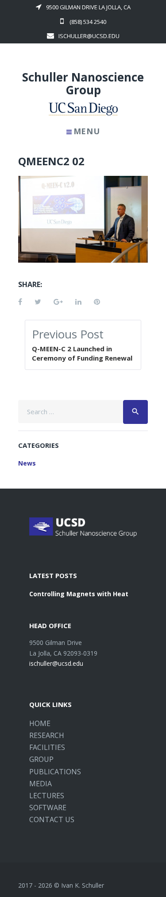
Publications (55, 772)
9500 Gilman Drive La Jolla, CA (88, 7)
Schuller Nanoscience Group (83, 83)
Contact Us (51, 819)
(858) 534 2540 (87, 22)
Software (47, 807)
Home (39, 723)
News (27, 463)
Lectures (46, 795)
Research (46, 735)
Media (40, 783)
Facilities (47, 747)
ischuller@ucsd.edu (89, 36)
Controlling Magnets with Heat (78, 594)
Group (41, 759)
